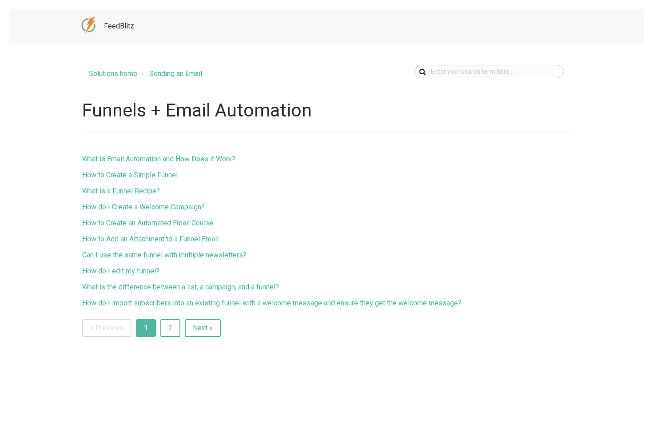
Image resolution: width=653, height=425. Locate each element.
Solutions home (113, 73)
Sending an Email (175, 73)
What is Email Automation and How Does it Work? (158, 159)
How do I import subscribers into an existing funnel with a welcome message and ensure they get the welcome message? (272, 303)
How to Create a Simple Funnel (130, 175)
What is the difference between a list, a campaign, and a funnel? (180, 287)
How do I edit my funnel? (120, 271)
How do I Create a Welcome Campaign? (143, 207)
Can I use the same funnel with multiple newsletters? (164, 255)
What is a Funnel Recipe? (121, 191)
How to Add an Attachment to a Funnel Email (150, 239)
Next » (203, 328)
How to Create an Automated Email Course (148, 223)
